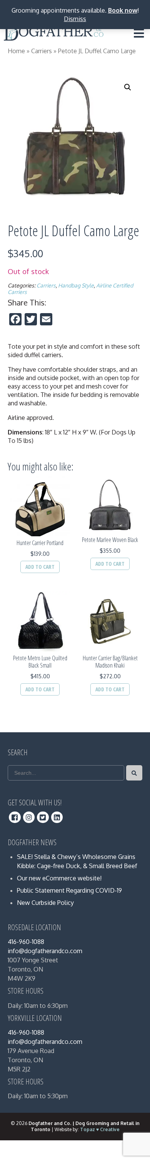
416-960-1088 (26, 941)
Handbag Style (76, 285)
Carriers (41, 51)
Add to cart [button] (40, 566)
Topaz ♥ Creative (100, 1129)
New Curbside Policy (45, 902)
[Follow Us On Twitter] (43, 817)
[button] (128, 87)
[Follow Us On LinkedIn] (57, 817)
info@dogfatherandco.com (45, 951)
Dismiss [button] (75, 19)
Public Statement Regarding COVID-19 (69, 890)
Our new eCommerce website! (59, 878)
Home (16, 51)
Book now (122, 10)
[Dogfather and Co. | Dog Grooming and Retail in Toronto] (53, 35)
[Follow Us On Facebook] (15, 817)
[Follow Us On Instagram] (29, 817)
